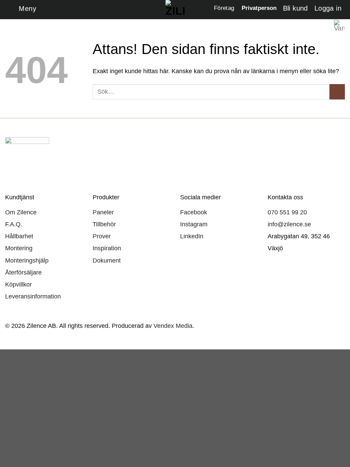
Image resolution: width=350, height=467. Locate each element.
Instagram (193, 224)
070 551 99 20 (287, 212)
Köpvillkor (18, 284)
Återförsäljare (23, 272)
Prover (102, 236)
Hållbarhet (19, 236)
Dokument (107, 260)
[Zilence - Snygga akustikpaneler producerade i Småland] (175, 9)
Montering (18, 248)
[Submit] (337, 91)
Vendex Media (172, 325)
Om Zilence (21, 212)
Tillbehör (104, 224)
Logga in (327, 8)
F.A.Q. (13, 224)
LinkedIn (191, 236)
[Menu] (20, 9)
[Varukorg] (339, 25)
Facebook (193, 212)
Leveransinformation (33, 296)
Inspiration (107, 248)
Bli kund (295, 8)
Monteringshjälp (27, 260)
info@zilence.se (289, 224)
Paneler (103, 212)
